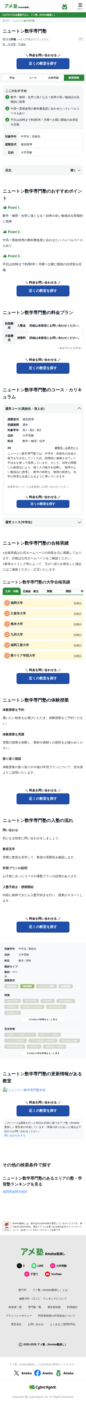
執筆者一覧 (15, 1307)
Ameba (26, 1373)
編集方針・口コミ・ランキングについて (43, 1298)
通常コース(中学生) (18, 522)
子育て (34, 1274)
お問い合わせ (36, 1324)
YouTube (56, 1274)
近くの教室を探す (43, 63)
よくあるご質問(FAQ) (62, 1324)
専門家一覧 (34, 1307)
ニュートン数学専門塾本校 (26, 1090)
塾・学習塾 (9, 44)
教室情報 (74, 77)
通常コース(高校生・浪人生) (25, 408)
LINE (40, 1266)
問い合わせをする (15, 1135)
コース (33, 77)
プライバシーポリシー (19, 1315)
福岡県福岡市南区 (15, 1191)
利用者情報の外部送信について (56, 1315)
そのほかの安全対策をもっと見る (43, 1053)
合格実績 (53, 77)
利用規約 (72, 1307)
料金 (12, 77)
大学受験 (61, 1266)
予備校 (22, 44)
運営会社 (16, 1324)
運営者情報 (54, 1307)
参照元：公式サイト (67, 448)
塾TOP (6, 20)
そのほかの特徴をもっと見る (43, 1019)
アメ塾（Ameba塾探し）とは (50, 1290)
